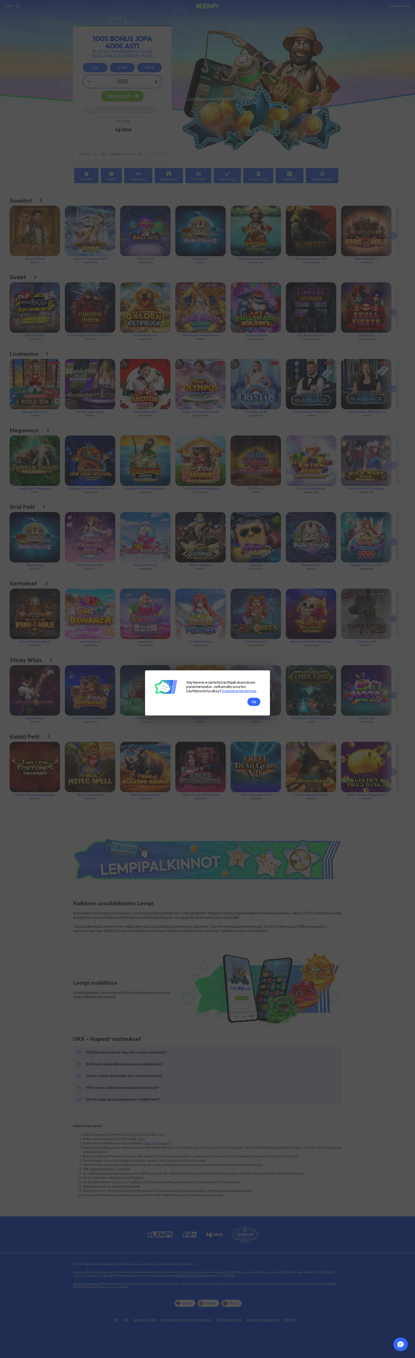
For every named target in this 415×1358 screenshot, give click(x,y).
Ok (253, 701)
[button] (400, 1344)
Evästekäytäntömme (239, 690)
